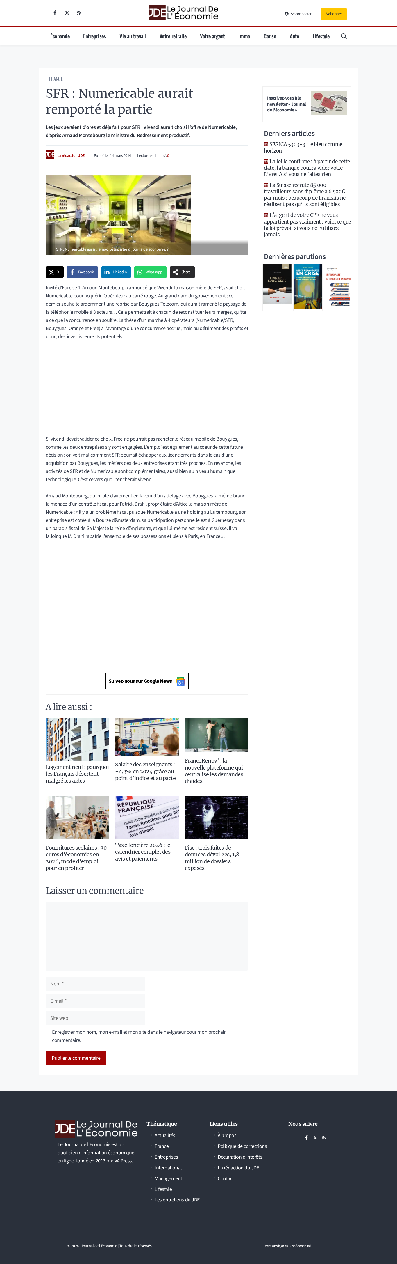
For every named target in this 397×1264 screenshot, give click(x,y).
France (55, 78)
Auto (294, 36)
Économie (59, 36)
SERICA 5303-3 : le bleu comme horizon (303, 147)
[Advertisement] (147, 384)
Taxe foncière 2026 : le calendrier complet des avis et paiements (142, 852)
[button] (344, 36)
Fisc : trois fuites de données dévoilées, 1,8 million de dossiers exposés (212, 857)
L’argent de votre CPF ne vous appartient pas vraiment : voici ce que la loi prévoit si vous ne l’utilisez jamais (307, 224)
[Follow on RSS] (79, 12)
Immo (244, 36)
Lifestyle (321, 36)
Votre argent (212, 36)
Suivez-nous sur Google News (140, 681)
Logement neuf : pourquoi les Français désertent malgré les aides (77, 774)
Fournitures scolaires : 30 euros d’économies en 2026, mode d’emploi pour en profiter (76, 857)
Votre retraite (173, 36)
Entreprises (94, 36)
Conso (270, 36)
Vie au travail (132, 36)
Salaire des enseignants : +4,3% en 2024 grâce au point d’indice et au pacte (145, 771)
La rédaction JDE (71, 156)
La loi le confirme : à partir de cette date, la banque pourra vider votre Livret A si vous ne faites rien (307, 168)
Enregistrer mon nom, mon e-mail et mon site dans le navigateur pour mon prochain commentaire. (139, 1036)
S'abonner (334, 14)
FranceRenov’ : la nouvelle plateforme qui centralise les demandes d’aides (214, 770)
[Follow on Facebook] (55, 12)
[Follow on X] (67, 12)
